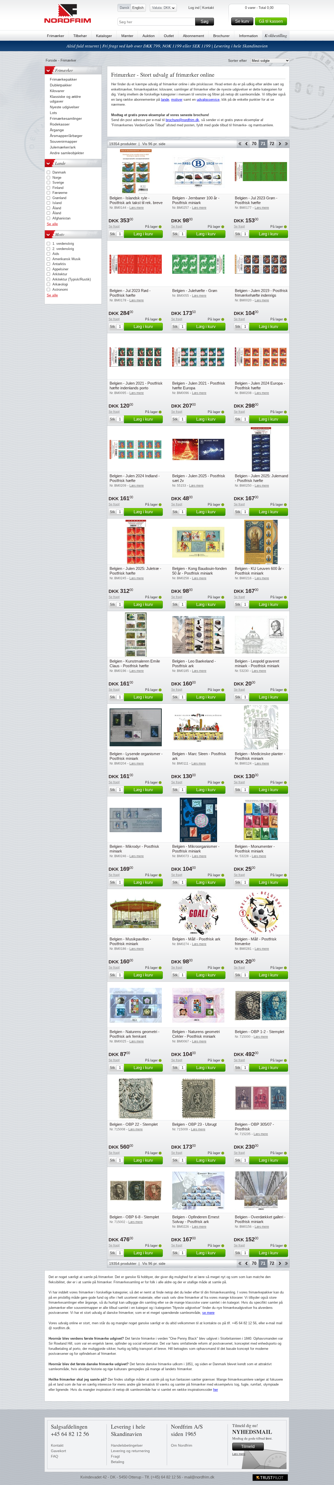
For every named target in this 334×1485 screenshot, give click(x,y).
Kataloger (104, 36)
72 (272, 143)
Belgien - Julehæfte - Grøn (194, 290)
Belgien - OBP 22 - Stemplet (134, 1124)
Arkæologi (60, 284)
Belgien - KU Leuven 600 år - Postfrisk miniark (259, 570)
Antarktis (59, 264)
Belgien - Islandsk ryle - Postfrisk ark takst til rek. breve (136, 200)
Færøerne (59, 193)
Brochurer (221, 36)
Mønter (127, 36)
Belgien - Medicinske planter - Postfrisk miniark (260, 756)
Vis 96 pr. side (153, 144)
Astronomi (60, 289)
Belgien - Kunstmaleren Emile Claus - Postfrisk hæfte (135, 663)
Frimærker (55, 36)
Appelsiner (60, 269)
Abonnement (193, 36)
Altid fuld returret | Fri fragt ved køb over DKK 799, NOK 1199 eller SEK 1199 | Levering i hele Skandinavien (167, 46)
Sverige (58, 182)
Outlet (169, 36)
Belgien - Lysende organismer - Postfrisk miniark (136, 756)
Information (248, 36)
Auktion (148, 36)
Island (57, 203)
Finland (57, 188)
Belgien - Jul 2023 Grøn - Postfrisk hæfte (256, 200)
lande (165, 100)
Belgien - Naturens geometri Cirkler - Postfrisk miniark (196, 1034)
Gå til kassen (271, 21)
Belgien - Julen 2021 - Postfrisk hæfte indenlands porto (136, 385)
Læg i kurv (143, 234)
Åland (56, 208)
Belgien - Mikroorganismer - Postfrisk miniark (195, 848)
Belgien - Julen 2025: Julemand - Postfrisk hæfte (261, 478)
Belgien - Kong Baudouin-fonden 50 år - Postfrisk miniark (199, 570)
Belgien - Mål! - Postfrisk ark (196, 939)
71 (263, 143)
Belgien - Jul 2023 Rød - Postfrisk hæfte (130, 292)
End (286, 144)
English (138, 8)
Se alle (52, 224)
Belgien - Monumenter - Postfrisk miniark (255, 848)
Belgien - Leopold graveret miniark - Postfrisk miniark (257, 663)
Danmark (59, 172)
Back (246, 144)
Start (239, 144)
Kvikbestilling (276, 35)
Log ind (193, 8)
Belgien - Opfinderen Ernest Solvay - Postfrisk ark (195, 1219)
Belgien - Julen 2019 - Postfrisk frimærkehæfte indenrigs (261, 292)
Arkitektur (59, 274)
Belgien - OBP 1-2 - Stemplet (259, 1031)
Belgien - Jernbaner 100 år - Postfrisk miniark (195, 200)
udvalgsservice (208, 100)
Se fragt (114, 226)
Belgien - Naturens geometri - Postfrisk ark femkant (134, 1034)
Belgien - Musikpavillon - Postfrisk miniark (130, 941)
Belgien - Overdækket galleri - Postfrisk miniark (260, 1219)
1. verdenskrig (63, 244)
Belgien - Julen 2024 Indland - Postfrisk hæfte (135, 478)
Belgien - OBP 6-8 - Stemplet (134, 1217)
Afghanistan (61, 218)
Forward (279, 144)
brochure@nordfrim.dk (182, 120)
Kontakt (208, 8)
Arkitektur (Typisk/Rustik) (71, 279)
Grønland (59, 198)
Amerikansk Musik (66, 259)
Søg (204, 21)
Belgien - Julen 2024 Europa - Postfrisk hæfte (260, 385)
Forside (51, 60)
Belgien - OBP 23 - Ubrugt (194, 1124)
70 (254, 143)
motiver (176, 100)
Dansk (124, 8)
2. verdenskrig (63, 249)
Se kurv (242, 21)
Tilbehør (80, 36)
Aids (55, 254)
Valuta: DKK (161, 8)
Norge (56, 178)
